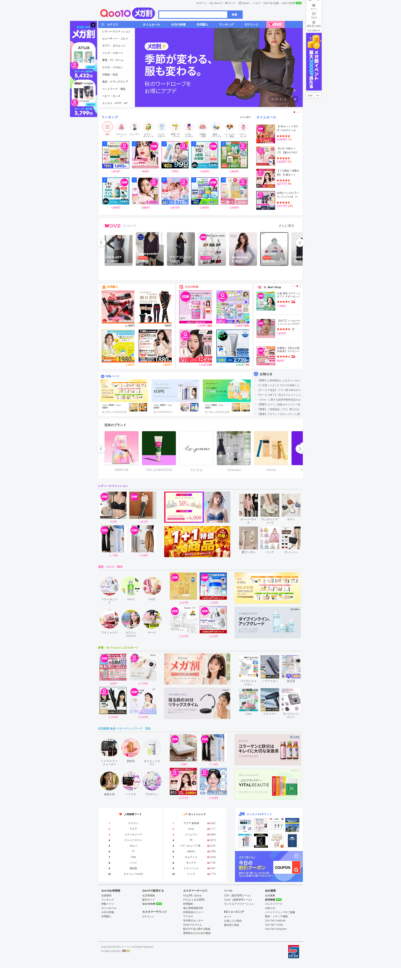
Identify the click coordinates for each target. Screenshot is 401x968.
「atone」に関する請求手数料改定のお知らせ (280, 399)
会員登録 (106, 895)
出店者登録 (148, 895)
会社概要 (270, 895)
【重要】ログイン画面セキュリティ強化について (280, 404)
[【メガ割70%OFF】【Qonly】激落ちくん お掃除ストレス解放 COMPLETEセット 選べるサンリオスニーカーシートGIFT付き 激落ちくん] (233, 306)
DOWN (317, 95)
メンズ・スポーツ (112, 53)
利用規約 (188, 903)
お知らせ (266, 374)
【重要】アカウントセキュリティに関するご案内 (280, 414)
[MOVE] (275, 24)
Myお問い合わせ (192, 895)
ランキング (110, 117)
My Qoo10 (216, 3)
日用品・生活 (110, 74)
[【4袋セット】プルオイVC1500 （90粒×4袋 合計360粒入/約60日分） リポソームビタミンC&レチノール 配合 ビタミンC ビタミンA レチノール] (118, 346)
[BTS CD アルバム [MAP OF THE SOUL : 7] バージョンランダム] (277, 825)
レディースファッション (116, 31)
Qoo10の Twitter (274, 924)
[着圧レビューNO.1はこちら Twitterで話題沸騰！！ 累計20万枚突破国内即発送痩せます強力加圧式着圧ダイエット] (155, 306)
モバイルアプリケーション (239, 903)
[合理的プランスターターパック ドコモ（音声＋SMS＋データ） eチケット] (292, 841)
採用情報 (270, 899)
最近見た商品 (231, 924)
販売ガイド (148, 899)
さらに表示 (245, 117)
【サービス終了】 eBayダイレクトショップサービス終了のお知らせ (280, 394)
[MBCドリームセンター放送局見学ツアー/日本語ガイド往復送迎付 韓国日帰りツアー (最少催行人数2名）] (292, 825)
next (299, 242)
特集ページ (112, 376)
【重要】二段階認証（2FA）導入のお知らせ (280, 409)
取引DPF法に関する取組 (196, 928)
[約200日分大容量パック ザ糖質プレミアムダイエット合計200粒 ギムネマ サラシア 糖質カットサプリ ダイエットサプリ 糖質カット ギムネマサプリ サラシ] (155, 346)
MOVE (113, 226)
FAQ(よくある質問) (194, 899)
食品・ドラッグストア (115, 81)
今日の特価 (191, 286)
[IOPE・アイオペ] (175, 390)
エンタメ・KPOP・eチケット (118, 103)
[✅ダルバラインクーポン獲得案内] (227, 390)
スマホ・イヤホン (112, 67)
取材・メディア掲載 (276, 916)
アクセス (188, 916)
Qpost (246, 3)
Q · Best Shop (272, 287)
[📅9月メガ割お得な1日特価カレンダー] (124, 390)
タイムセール (266, 117)
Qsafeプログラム (192, 924)
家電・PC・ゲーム (113, 60)
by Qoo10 (129, 226)
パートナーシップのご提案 (280, 912)
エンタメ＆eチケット (259, 814)
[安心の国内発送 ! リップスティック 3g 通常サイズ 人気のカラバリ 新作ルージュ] (118, 306)
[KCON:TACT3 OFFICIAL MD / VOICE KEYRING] (245, 825)
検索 (234, 14)
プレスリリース (274, 903)
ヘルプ (256, 3)
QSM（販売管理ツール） (238, 895)
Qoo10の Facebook (275, 920)
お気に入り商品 (233, 920)
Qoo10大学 (288, 3)
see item (252, 497)
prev (101, 242)
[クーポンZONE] (269, 866)
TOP (310, 95)
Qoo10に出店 (271, 3)
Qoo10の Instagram (276, 928)
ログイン (201, 3)
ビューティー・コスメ (115, 38)
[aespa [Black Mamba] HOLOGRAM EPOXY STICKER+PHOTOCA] (261, 825)
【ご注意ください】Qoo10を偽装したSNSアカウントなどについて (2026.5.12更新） (280, 385)
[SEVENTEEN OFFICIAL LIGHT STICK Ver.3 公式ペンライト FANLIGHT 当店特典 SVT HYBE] (245, 841)
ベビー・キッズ (111, 96)
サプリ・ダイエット (114, 45)
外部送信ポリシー (193, 912)
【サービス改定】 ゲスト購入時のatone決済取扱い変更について (280, 390)
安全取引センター (193, 920)
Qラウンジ (148, 916)
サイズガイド (314, 30)
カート (232, 3)
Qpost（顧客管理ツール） (238, 899)
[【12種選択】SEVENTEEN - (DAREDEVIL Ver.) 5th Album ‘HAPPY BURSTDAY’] (261, 841)
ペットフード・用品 (114, 88)
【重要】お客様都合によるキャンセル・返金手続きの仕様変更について (280, 380)
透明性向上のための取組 (197, 933)
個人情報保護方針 (193, 908)
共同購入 (112, 286)
